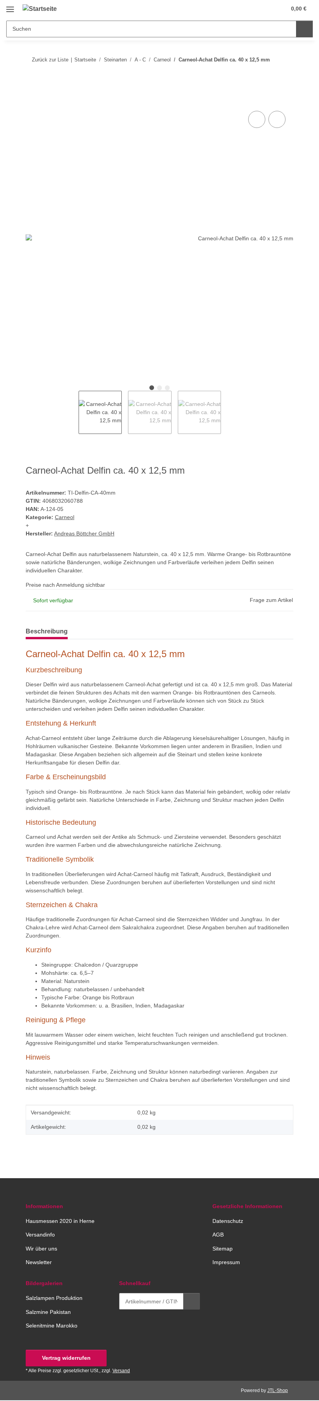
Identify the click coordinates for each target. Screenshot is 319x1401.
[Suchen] (304, 29)
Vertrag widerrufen (66, 1358)
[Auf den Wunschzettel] (277, 119)
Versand (121, 1370)
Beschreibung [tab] (47, 631)
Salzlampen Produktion (54, 1298)
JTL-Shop (277, 1390)
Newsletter (39, 1262)
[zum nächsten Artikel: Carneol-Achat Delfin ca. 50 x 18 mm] (285, 74)
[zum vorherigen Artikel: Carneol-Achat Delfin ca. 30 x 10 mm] (268, 74)
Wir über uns (41, 1248)
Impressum (226, 1262)
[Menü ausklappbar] (10, 6)
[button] (249, 8)
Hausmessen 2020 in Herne (60, 1221)
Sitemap (222, 1248)
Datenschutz (227, 1221)
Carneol (64, 517)
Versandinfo (40, 1234)
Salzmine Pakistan (48, 1312)
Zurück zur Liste (50, 60)
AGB (218, 1234)
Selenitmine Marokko (51, 1325)
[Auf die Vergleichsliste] (256, 119)
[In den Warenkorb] (32, 100)
